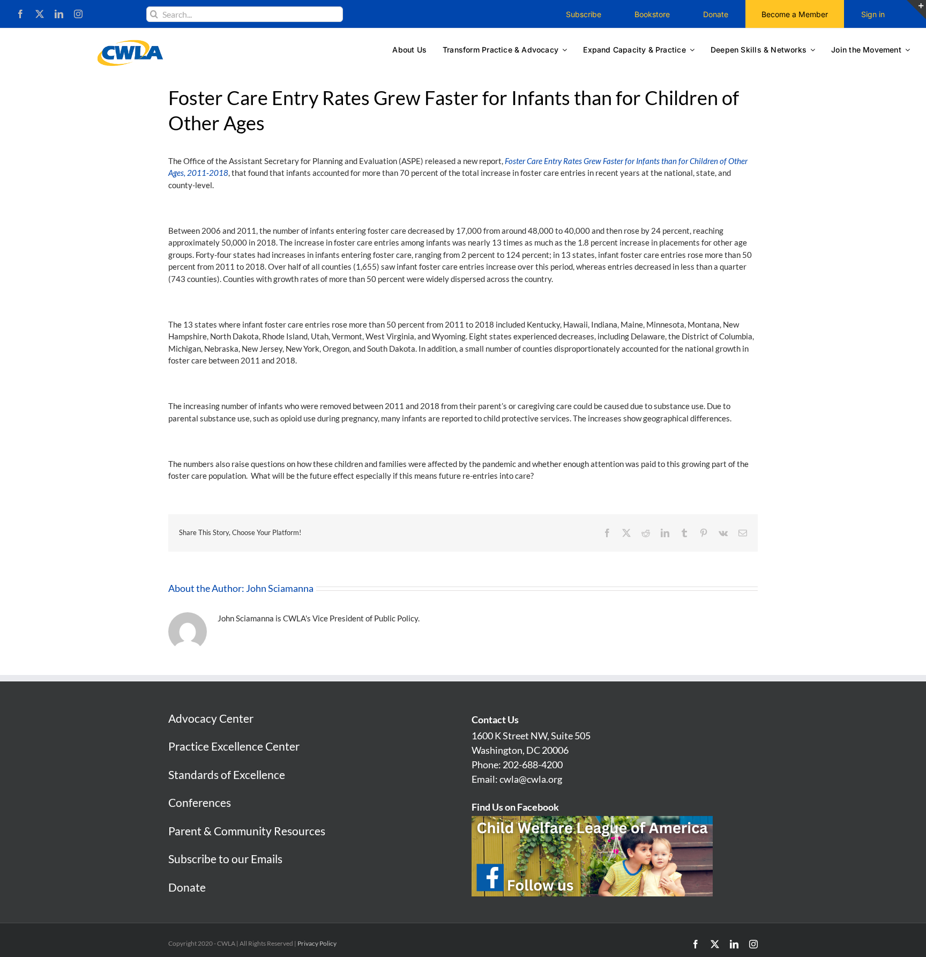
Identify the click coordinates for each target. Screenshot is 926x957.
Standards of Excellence (226, 774)
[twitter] (39, 14)
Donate (187, 887)
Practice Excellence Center (234, 746)
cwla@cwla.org (530, 779)
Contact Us (495, 719)
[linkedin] (59, 14)
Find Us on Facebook (515, 807)
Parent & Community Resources (246, 830)
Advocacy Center (210, 718)
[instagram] (78, 14)
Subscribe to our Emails (225, 858)
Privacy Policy (317, 943)
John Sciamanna (279, 588)
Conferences (199, 802)
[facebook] (20, 14)
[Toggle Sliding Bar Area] (916, 9)
